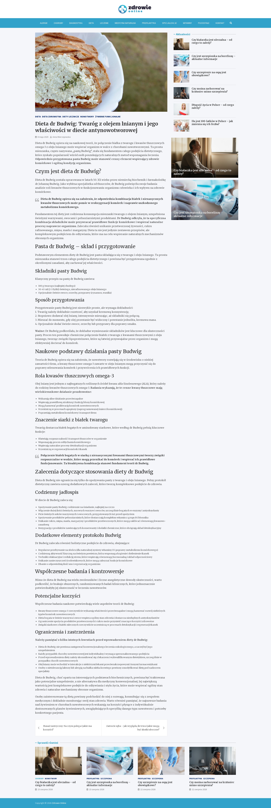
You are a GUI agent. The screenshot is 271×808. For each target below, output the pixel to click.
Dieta (91, 23)
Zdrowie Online (59, 803)
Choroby (58, 23)
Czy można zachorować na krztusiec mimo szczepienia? (210, 90)
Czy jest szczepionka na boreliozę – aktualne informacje (213, 58)
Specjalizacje (169, 23)
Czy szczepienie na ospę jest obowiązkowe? (209, 74)
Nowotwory (87, 116)
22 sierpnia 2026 (147, 789)
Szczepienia (106, 778)
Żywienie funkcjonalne (107, 116)
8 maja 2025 (43, 137)
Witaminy (187, 23)
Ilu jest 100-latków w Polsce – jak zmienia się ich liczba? (212, 123)
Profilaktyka (149, 23)
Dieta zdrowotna (51, 116)
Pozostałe (203, 23)
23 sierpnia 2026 (45, 789)
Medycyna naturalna (125, 23)
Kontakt (220, 23)
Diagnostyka (75, 23)
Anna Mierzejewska (62, 137)
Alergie (44, 23)
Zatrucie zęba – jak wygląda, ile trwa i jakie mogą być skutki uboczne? (132, 728)
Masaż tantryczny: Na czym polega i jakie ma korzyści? (67, 728)
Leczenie (104, 23)
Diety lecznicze (70, 116)
